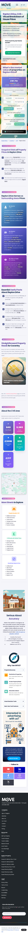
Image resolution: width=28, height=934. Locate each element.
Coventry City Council (15, 637)
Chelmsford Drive (10, 517)
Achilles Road (9, 566)
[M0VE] (6, 4)
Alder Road (8, 568)
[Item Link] (14, 371)
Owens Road (9, 519)
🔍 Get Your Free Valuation (13, 53)
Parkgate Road (9, 550)
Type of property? (14, 95)
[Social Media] (8, 770)
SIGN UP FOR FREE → (14, 758)
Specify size (19, 108)
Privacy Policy (10, 930)
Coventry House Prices (11, 393)
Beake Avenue (9, 523)
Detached (10, 98)
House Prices (4, 140)
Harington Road (10, 541)
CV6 (17, 140)
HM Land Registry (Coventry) (15, 639)
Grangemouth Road (11, 521)
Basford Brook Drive (11, 542)
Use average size (8, 108)
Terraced (9, 101)
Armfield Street (10, 569)
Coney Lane (9, 544)
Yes (8, 115)
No (19, 115)
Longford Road (9, 548)
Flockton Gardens (10, 525)
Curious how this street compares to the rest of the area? (14, 120)
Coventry (11, 140)
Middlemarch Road (10, 516)
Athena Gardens (10, 571)
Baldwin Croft (9, 575)
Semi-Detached (20, 98)
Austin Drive (9, 573)
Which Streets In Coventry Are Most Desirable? (13, 381)
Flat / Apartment (20, 101)
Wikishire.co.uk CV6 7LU (15, 644)
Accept (23, 929)
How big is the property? (14, 106)
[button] (1, 371)
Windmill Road (9, 546)
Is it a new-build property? (14, 112)
